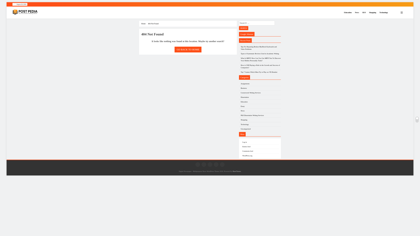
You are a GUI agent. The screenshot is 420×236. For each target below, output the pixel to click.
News (357, 12)
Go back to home (188, 49)
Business (244, 88)
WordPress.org (247, 156)
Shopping (372, 12)
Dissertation (245, 97)
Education (348, 12)
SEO (364, 12)
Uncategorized (246, 129)
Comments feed (247, 151)
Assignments (245, 84)
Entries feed (246, 147)
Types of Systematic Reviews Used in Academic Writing (260, 54)
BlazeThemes (237, 171)
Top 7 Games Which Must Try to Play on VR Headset (259, 72)
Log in (244, 142)
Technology (383, 12)
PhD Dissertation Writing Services (252, 115)
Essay (243, 106)
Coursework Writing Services (251, 93)
